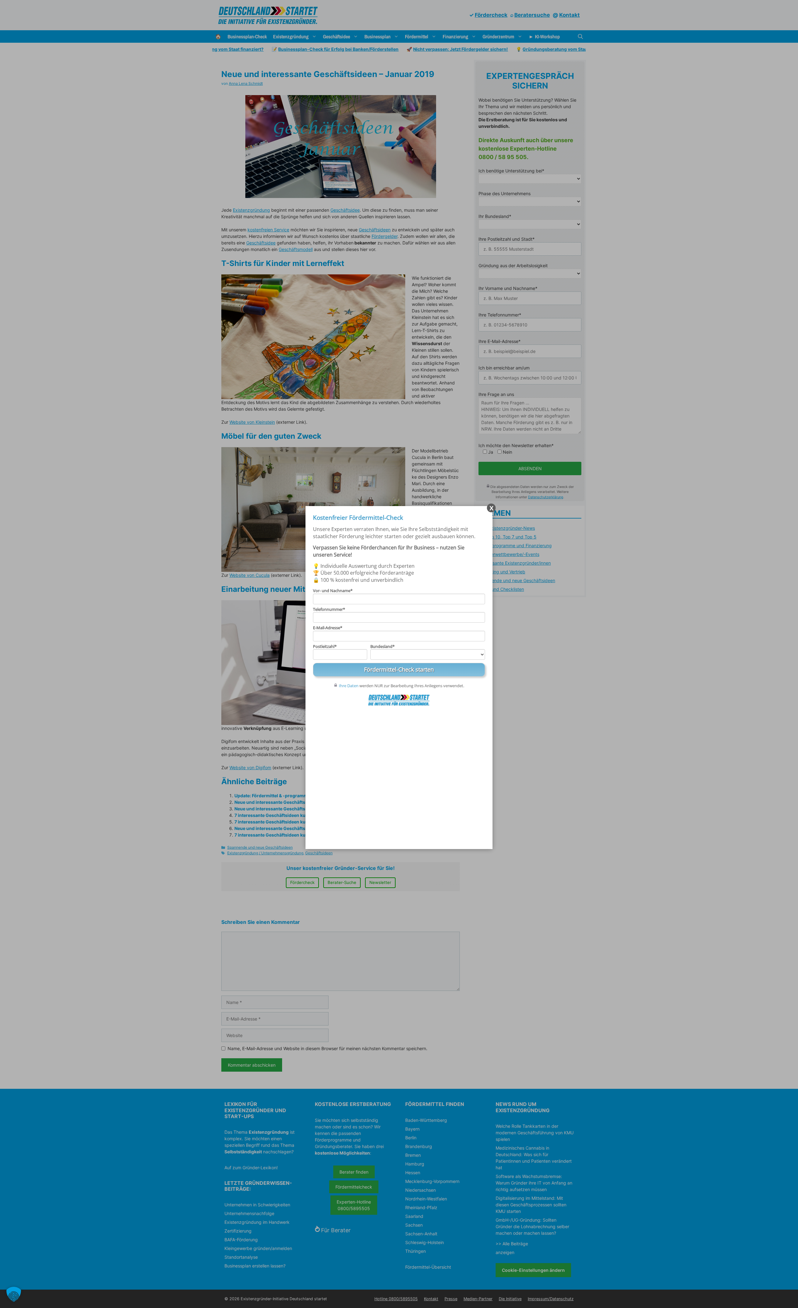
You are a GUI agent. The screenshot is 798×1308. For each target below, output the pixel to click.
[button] (13, 1294)
